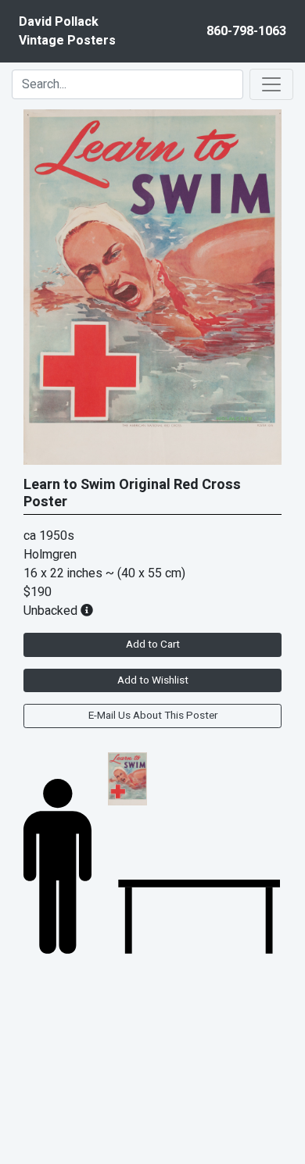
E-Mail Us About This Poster (152, 715)
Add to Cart (153, 644)
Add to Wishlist (152, 680)
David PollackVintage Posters (67, 31)
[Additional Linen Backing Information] (87, 611)
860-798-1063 (246, 31)
